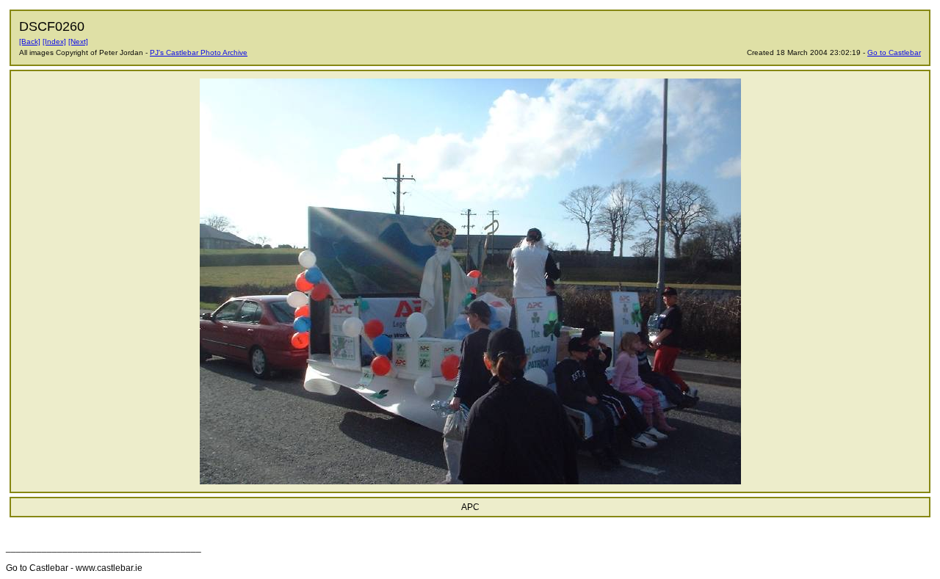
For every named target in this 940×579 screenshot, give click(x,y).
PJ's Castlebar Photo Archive (198, 52)
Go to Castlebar (894, 52)
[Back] (29, 41)
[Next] (78, 41)
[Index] (54, 41)
